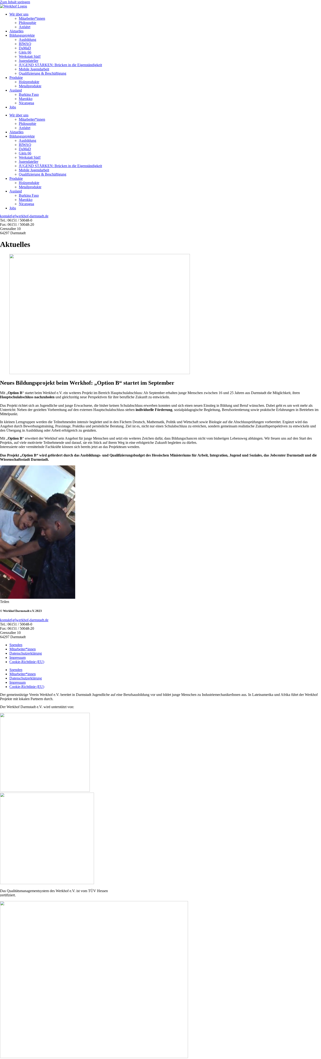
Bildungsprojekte (22, 35)
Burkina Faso (29, 94)
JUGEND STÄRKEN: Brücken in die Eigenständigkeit (60, 65)
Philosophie (27, 23)
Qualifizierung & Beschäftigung (42, 73)
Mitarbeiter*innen (32, 18)
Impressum (17, 658)
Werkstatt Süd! (30, 56)
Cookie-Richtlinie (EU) (26, 662)
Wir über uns (18, 14)
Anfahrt (24, 27)
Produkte (16, 78)
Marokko (25, 99)
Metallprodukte (30, 86)
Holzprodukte (29, 82)
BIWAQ (25, 44)
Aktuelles (16, 31)
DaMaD (25, 48)
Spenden (15, 645)
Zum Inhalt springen (15, 2)
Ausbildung (27, 40)
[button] (4, 602)
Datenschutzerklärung (25, 653)
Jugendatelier (28, 61)
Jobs (12, 107)
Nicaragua (26, 103)
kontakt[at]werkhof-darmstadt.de (24, 216)
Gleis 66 (25, 52)
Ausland (15, 90)
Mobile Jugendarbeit (34, 69)
